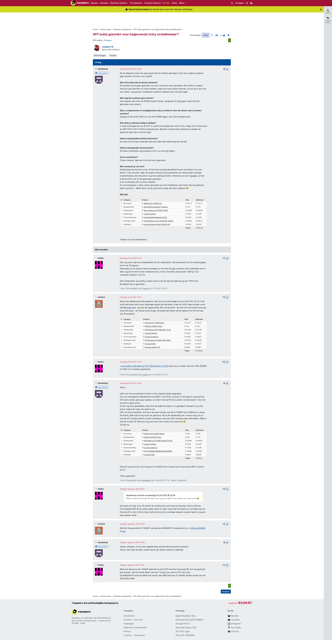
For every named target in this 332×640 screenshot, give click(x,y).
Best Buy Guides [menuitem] (118, 3)
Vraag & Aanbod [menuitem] (152, 3)
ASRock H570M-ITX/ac (153, 326)
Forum (95, 29)
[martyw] (99, 304)
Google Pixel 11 (182, 623)
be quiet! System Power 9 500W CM (157, 224)
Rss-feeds (236, 627)
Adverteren (129, 615)
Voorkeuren (139, 635)
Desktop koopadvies (122, 29)
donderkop (103, 69)
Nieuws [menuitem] (94, 3)
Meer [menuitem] (181, 3)
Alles (205, 35)
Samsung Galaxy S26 (185, 627)
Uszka (101, 258)
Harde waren (105, 29)
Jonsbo (112, 55)
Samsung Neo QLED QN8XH (189, 619)
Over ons (138, 619)
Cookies (128, 635)
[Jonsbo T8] (97, 48)
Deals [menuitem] (174, 3)
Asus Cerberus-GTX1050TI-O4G (156, 210)
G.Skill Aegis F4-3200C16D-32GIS (158, 340)
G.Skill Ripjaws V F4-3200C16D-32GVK (158, 221)
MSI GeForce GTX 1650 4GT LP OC (158, 330)
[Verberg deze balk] (321, 9)
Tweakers (76, 618)
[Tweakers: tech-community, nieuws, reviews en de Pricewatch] (80, 3)
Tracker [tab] (327, 13)
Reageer (108, 40)
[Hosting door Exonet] (240, 603)
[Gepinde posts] (228, 35)
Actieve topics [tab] (327, 21)
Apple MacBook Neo (185, 615)
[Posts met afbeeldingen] (216, 35)
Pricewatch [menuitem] (136, 3)
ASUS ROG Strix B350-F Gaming (156, 207)
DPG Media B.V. (104, 618)
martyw (101, 297)
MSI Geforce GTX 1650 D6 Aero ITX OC (158, 441)
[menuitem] (232, 3)
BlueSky (235, 615)
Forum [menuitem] (166, 3)
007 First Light (182, 631)
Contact (128, 619)
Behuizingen (100, 55)
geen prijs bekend (110, 49)
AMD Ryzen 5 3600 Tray (153, 203)
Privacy (127, 631)
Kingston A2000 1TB (152, 347)
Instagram (236, 623)
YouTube (235, 619)
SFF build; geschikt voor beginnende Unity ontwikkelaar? (157, 29)
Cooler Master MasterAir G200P (155, 217)
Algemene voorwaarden (135, 627)
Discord (235, 631)
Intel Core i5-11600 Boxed (154, 323)
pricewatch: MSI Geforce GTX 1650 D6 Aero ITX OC (145, 366)
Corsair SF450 (150, 344)
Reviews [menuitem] (104, 3)
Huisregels (129, 623)
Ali (161, 512)
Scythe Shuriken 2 (151, 337)
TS (211, 35)
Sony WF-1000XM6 (184, 635)
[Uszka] (99, 265)
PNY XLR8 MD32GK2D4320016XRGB (158, 451)
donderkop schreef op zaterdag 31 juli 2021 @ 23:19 (150, 495)
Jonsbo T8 (107, 47)
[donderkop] (99, 80)
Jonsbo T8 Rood (150, 214)
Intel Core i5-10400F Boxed (154, 434)
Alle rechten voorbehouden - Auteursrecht (91, 620)
